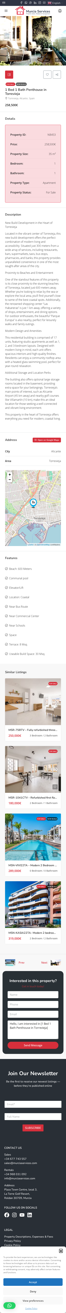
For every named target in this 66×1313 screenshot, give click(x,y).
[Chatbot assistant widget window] (33, 656)
